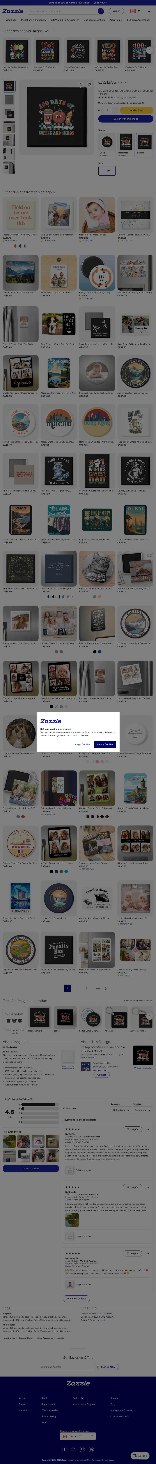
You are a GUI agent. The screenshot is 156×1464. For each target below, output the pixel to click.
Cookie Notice (77, 732)
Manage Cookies (81, 744)
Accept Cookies (104, 744)
